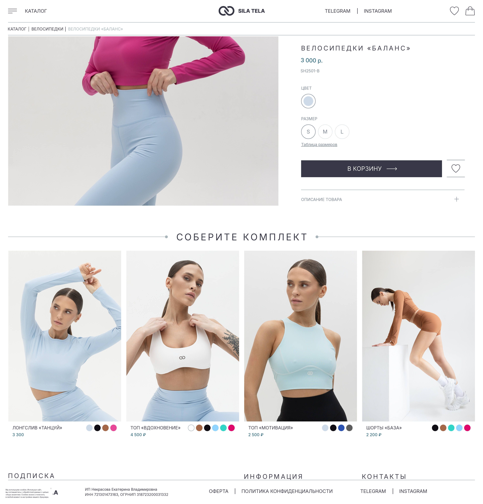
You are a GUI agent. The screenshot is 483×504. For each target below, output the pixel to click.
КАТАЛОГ (36, 11)
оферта (218, 491)
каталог (17, 29)
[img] (454, 11)
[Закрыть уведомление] (51, 488)
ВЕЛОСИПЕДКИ (47, 29)
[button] (12, 10)
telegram (337, 11)
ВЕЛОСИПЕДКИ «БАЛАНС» (95, 29)
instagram (378, 11)
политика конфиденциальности (287, 491)
